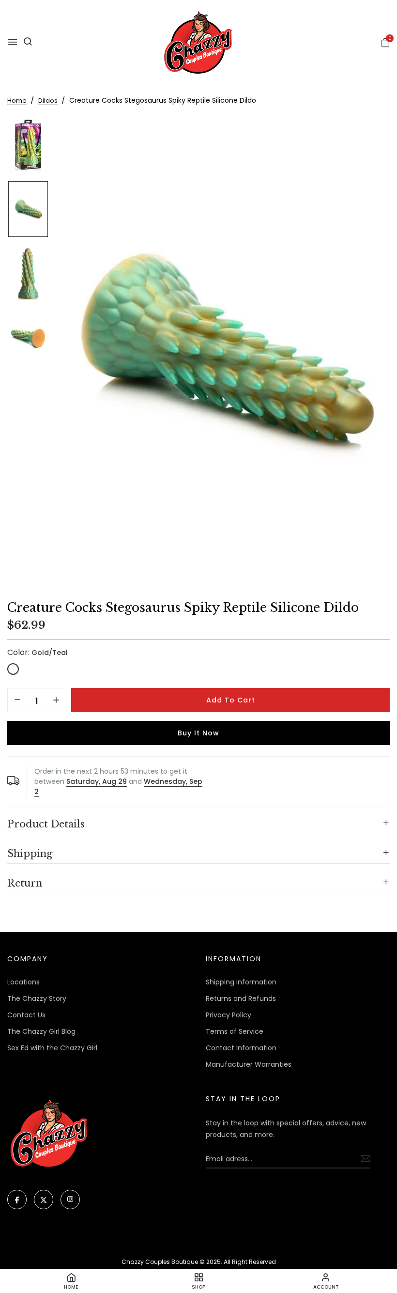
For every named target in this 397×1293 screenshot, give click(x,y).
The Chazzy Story (36, 998)
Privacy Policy (228, 1015)
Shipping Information (241, 982)
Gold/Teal (13, 669)
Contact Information (241, 1048)
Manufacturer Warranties (248, 1064)
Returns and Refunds (241, 998)
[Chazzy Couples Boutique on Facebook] (17, 1199)
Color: (37, 652)
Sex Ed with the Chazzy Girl (52, 1048)
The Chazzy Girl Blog (41, 1031)
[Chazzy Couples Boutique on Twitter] (43, 1199)
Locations (23, 982)
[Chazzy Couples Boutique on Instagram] (70, 1199)
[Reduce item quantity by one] (17, 700)
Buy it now (198, 733)
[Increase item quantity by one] (56, 700)
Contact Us (26, 1015)
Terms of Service (234, 1031)
